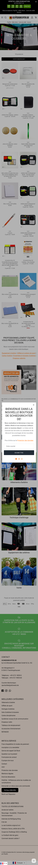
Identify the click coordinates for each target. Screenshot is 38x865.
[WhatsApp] (22, 459)
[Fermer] (33, 405)
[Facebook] (16, 459)
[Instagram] (19, 459)
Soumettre (19, 452)
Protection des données (25, 440)
